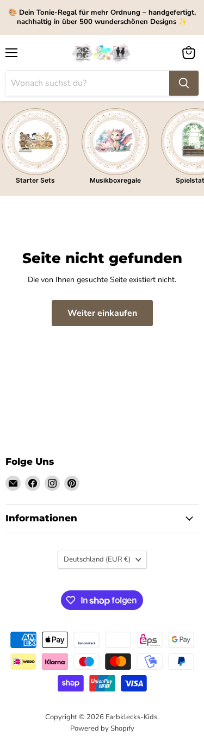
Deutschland (97, 559)
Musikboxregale (115, 180)
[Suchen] (184, 83)
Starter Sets (35, 180)
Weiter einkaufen (102, 313)
